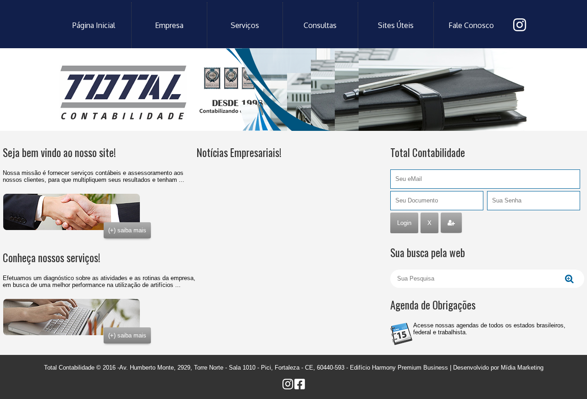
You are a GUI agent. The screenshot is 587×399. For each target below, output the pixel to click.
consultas (320, 25)
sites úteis (396, 25)
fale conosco (471, 25)
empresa (169, 25)
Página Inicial (93, 25)
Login (404, 222)
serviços (245, 25)
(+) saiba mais (127, 230)
